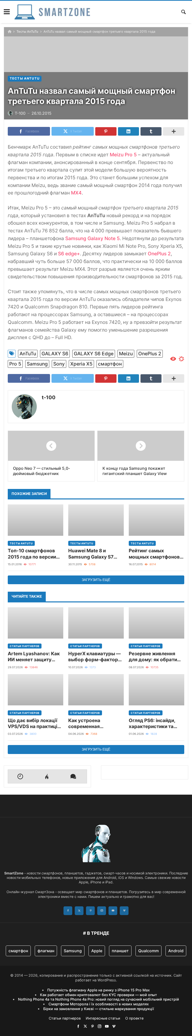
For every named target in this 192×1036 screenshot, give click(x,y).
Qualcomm (148, 950)
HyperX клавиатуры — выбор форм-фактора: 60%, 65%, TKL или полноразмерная (95, 657)
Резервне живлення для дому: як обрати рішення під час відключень (153, 657)
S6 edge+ (69, 254)
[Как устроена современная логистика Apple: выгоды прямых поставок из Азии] (96, 689)
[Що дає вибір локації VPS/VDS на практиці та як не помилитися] (35, 689)
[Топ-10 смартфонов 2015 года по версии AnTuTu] (35, 520)
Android (176, 950)
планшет (120, 950)
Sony (59, 364)
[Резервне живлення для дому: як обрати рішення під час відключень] (156, 623)
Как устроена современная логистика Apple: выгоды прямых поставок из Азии (88, 724)
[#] (78, 1026)
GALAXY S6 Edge (94, 354)
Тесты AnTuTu (27, 31)
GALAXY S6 (55, 354)
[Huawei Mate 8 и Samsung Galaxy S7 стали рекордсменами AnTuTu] (96, 520)
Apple (96, 950)
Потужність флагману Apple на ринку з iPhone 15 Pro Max (98, 990)
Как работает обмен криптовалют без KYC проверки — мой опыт (98, 995)
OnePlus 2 (159, 254)
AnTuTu (28, 354)
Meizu (126, 354)
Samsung (37, 364)
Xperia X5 (81, 364)
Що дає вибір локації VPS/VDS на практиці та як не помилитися (32, 724)
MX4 (76, 193)
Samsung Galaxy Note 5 (92, 238)
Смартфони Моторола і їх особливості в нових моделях (98, 1004)
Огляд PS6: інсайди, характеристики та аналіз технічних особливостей (152, 724)
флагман (46, 950)
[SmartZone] (52, 11)
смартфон (110, 364)
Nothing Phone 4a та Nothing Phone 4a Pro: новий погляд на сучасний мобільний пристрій (98, 999)
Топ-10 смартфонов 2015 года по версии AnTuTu (32, 554)
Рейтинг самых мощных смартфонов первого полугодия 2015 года (154, 554)
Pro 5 (15, 364)
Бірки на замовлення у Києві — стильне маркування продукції (98, 1009)
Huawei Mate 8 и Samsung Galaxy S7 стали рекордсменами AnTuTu (94, 554)
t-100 (49, 397)
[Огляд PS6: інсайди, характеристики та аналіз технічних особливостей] (156, 689)
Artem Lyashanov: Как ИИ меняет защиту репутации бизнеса (34, 657)
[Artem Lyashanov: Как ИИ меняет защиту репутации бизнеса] (35, 623)
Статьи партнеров (25, 646)
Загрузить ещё (96, 580)
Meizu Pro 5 (123, 155)
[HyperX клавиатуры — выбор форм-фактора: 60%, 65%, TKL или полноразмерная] (96, 623)
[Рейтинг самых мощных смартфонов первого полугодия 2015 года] (156, 520)
